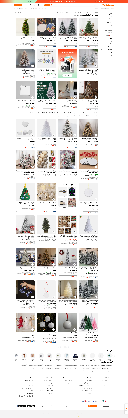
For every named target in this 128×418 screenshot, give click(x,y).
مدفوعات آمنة (89, 380)
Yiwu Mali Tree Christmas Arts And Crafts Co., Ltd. (25, 273)
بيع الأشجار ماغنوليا (93, 112)
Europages (83, 411)
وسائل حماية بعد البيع (88, 388)
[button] (51, 5)
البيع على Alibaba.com (29, 380)
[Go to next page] (46, 347)
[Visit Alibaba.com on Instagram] (24, 396)
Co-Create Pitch (108, 383)
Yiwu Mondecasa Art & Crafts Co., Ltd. (48, 274)
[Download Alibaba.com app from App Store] (31, 406)
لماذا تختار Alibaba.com (106, 380)
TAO (74, 411)
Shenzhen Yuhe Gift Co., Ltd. (50, 308)
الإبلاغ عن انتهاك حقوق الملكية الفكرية (45, 390)
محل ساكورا (77, 368)
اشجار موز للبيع (57, 368)
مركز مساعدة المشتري (48, 380)
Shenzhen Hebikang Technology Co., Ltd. (47, 144)
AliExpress (45, 411)
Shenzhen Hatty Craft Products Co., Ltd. (68, 175)
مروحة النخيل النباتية (92, 115)
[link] (126, 405)
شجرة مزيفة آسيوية (48, 365)
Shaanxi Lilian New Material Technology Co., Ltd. (67, 340)
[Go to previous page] (67, 347)
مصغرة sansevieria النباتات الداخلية (35, 365)
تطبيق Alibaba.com (40, 406)
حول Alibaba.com (107, 377)
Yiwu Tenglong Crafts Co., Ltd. (91, 340)
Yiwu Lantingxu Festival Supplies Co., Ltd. (47, 175)
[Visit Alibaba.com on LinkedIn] (30, 396)
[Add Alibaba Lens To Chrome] (92, 406)
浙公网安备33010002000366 (86, 416)
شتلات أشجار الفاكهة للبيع (106, 368)
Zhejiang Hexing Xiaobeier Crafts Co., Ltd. (89, 74)
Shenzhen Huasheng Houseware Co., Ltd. (89, 178)
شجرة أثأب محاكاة (94, 365)
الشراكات (31, 390)
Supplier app (62, 406)
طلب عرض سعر (69, 383)
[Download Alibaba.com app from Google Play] (21, 406)
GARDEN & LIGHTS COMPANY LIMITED (47, 240)
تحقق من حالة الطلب (29, 385)
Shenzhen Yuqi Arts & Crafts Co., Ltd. (27, 242)
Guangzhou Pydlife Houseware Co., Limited (26, 145)
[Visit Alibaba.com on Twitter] (27, 396)
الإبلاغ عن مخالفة (49, 393)
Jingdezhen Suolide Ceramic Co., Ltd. (27, 307)
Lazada (64, 411)
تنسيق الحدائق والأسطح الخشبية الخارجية (68, 12)
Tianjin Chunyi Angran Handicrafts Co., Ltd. (26, 44)
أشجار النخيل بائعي (71, 115)
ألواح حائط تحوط (55, 112)
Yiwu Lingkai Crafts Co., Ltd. (92, 108)
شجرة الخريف (85, 368)
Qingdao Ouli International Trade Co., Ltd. (89, 276)
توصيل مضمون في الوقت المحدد (85, 385)
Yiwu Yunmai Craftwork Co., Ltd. (49, 108)
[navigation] (106, 180)
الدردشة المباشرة (49, 383)
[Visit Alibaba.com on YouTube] (22, 396)
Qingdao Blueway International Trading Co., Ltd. (67, 275)
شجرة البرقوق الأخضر (81, 115)
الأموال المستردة (49, 388)
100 (49, 346)
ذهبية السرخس (61, 115)
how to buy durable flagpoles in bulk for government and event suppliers (97, 371)
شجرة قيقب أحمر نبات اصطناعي (70, 365)
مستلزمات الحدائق (81, 12)
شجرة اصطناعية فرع (95, 368)
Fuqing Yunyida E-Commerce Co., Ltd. (69, 243)
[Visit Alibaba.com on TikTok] (19, 396)
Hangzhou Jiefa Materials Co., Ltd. (28, 76)
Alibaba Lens (106, 406)
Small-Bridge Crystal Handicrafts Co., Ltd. (47, 75)
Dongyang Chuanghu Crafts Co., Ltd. (69, 106)
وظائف (110, 388)
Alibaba (96, 12)
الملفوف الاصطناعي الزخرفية (106, 365)
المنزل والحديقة (90, 12)
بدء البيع (32, 383)
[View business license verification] (76, 416)
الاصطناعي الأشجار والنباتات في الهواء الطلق (40, 112)
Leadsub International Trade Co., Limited (47, 45)
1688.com (50, 411)
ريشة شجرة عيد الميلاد (83, 365)
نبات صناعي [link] (56, 12)
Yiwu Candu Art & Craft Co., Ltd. (70, 45)
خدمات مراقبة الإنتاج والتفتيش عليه (85, 390)
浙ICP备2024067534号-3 (98, 416)
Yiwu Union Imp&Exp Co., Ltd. (92, 240)
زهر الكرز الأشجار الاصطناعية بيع (67, 112)
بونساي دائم (23, 365)
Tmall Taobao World (57, 411)
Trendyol (78, 411)
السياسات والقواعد (88, 393)
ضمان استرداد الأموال (88, 383)
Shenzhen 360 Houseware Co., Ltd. (90, 211)
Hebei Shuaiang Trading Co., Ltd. (28, 208)
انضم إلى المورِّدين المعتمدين (27, 388)
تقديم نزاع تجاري (50, 385)
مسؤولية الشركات (107, 385)
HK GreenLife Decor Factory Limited (90, 305)
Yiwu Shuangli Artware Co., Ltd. (28, 177)
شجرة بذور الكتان (48, 368)
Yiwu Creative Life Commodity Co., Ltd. (69, 305)
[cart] (34, 5)
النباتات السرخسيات (67, 368)
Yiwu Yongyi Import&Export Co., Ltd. (48, 341)
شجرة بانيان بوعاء (26, 112)
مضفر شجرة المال (58, 365)
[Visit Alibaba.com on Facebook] (32, 396)
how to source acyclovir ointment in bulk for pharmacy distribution (29, 368)
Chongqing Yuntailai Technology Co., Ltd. (26, 107)
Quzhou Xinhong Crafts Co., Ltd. (91, 144)
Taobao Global (69, 411)
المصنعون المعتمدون (68, 380)
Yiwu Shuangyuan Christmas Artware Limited (88, 45)
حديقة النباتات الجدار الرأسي (81, 112)
